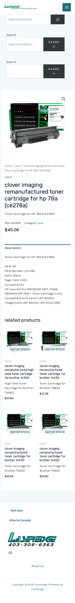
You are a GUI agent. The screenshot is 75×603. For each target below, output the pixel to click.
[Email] (10, 553)
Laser (17, 166)
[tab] (37, 248)
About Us (37, 566)
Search (11, 35)
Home (8, 166)
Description (13, 248)
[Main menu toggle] (66, 7)
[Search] (58, 19)
